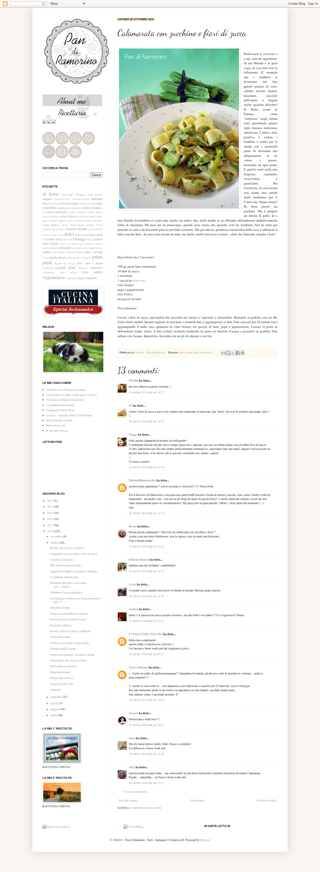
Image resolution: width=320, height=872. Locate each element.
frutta (45, 243)
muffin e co (49, 252)
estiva (59, 239)
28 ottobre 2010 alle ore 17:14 (146, 513)
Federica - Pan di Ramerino (150, 352)
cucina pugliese (51, 225)
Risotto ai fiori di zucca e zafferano (70, 631)
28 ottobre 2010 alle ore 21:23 (146, 571)
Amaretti (55, 689)
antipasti (47, 199)
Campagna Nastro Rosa (60, 410)
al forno (50, 194)
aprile (54, 715)
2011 (50, 525)
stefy (132, 767)
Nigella (80, 252)
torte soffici (92, 272)
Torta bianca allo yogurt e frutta (68, 660)
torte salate (68, 272)
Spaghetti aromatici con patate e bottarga (73, 571)
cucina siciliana (86, 225)
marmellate (64, 248)
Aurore (133, 713)
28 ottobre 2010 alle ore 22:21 (146, 621)
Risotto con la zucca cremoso (67, 548)
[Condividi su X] (233, 352)
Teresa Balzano (138, 667)
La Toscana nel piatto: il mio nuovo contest (71, 395)
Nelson (70, 252)
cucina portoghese (93, 220)
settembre (56, 697)
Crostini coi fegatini (61, 559)
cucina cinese (95, 212)
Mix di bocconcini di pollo (65, 565)
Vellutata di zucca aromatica (66, 592)
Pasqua (45, 257)
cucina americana (56, 212)
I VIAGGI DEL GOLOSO (145, 634)
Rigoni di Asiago (65, 263)
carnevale (85, 203)
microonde (89, 248)
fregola (90, 239)
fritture (98, 239)
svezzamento (48, 272)
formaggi (79, 239)
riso (79, 263)
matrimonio (77, 248)
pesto (70, 257)
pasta (182, 352)
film (70, 239)
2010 (50, 531)
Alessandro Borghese (74, 194)
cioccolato (96, 203)
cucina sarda (68, 225)
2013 (50, 513)
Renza (133, 526)
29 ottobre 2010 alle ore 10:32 (146, 725)
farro (65, 239)
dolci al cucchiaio (85, 235)
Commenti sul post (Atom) (146, 807)
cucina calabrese (77, 212)
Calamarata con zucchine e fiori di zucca (73, 554)
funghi (54, 243)
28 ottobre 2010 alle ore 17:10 (146, 467)
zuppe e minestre (87, 278)
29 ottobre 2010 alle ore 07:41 (146, 654)
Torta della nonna (60, 637)
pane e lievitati (93, 252)
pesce (62, 257)
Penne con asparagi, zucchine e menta (72, 654)
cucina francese (68, 216)
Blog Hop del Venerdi (59, 420)
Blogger (205, 840)
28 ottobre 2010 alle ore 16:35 (146, 421)
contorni (85, 208)
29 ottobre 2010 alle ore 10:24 (146, 700)
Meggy (133, 434)
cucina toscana (76, 228)
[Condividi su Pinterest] (242, 352)
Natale (61, 252)
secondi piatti (65, 267)
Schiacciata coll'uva (61, 678)
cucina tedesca (59, 229)
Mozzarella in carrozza (63, 666)
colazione (49, 207)
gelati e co (65, 243)
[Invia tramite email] (223, 352)
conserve (75, 208)
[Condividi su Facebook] (237, 352)
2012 (50, 519)
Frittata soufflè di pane (63, 648)
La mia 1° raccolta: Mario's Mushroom (69, 415)
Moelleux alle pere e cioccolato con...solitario (68, 584)
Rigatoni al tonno (60, 672)
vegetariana (206, 352)
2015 (50, 500)
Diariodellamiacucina (142, 480)
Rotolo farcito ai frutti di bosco (68, 619)
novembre (56, 536)
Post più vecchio (266, 800)
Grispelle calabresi (61, 625)
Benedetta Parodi (51, 203)
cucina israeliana (75, 220)
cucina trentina (95, 229)
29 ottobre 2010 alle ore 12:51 (146, 783)
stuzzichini (96, 268)
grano (74, 243)
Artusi (86, 199)
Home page (197, 800)
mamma (53, 248)
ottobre (55, 542)
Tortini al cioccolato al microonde (69, 643)
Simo (132, 738)
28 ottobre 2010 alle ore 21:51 (146, 596)
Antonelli (77, 199)
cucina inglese (58, 220)
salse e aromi (93, 263)
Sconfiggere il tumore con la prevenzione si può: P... (75, 600)
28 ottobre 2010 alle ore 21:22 (146, 546)
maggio (55, 709)
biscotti (66, 203)
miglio (99, 248)
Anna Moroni (95, 194)
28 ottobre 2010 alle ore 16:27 (146, 392)
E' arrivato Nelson (57, 430)
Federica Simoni (139, 559)
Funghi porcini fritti (61, 684)
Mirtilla (133, 380)
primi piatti (192, 352)
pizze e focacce (82, 257)
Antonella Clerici (62, 199)
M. (130, 405)
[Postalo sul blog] (228, 352)
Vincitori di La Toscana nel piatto (65, 390)
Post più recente (128, 800)
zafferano (71, 278)
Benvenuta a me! (56, 425)
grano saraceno (86, 243)
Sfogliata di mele (60, 607)
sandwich (47, 268)
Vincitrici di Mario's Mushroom (65, 400)
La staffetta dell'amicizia (60, 405)
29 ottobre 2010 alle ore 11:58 (146, 754)
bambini (96, 198)
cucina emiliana (50, 216)
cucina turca (48, 235)
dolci (69, 234)
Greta (132, 584)
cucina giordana (86, 216)
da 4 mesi (59, 235)
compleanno (63, 208)
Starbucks (83, 268)
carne (74, 203)
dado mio (139, 280)
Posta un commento (135, 791)
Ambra (133, 609)
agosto (54, 703)
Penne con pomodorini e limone (69, 613)
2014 (50, 506)
